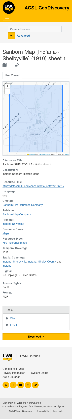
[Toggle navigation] (7, 17)
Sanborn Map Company (17, 214)
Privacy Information (14, 373)
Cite (12, 318)
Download (35, 336)
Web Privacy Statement (20, 411)
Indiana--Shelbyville (14, 261)
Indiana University (13, 224)
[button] (7, 86)
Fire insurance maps (15, 242)
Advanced (23, 35)
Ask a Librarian (11, 377)
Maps (6, 233)
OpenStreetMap (44, 154)
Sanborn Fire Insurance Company (23, 205)
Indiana (7, 265)
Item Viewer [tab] (12, 75)
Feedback (58, 411)
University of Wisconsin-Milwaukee (22, 402)
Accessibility (43, 411)
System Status (39, 373)
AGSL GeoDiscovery (9, 8)
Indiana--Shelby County (42, 261)
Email (13, 325)
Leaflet (32, 154)
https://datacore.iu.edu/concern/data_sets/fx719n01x (33, 186)
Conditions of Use (13, 369)
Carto (66, 154)
